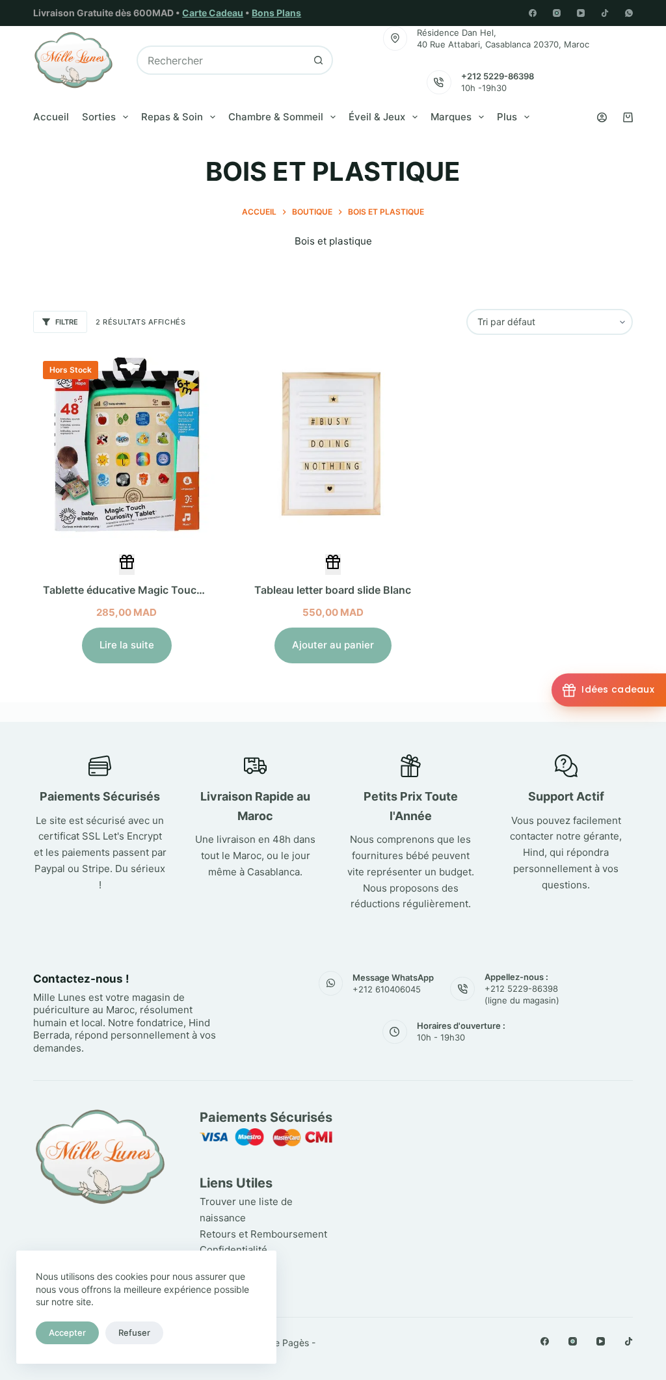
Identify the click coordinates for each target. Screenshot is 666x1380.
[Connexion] (602, 117)
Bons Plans (276, 12)
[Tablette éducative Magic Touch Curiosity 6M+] (126, 444)
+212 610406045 (387, 989)
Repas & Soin (172, 117)
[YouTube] (581, 13)
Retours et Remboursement (263, 1234)
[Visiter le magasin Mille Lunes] (499, 1114)
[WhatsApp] (629, 13)
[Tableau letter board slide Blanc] (332, 444)
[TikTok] (605, 13)
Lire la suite (127, 645)
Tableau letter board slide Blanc (332, 589)
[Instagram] (557, 13)
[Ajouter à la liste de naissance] (127, 564)
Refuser (134, 1332)
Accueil (51, 117)
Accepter (67, 1332)
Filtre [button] (66, 321)
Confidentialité (233, 1249)
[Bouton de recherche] (318, 60)
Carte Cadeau (212, 12)
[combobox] (221, 60)
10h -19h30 (484, 88)
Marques (451, 117)
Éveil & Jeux (377, 117)
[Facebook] (533, 13)
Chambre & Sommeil (275, 117)
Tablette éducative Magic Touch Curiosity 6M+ (160, 589)
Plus (507, 117)
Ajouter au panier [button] (333, 645)
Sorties (99, 117)
